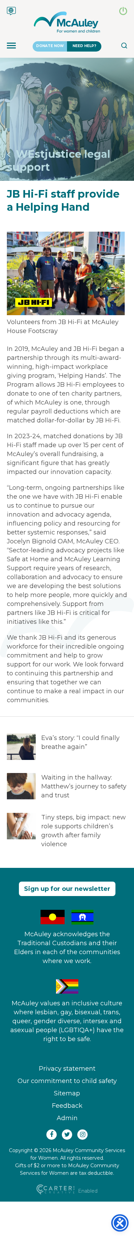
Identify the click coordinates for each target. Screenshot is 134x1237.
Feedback (67, 1105)
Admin (67, 1118)
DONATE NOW (50, 46)
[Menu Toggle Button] (11, 46)
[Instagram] (82, 1134)
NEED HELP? (84, 46)
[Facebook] (51, 1134)
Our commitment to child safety (67, 1081)
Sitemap (67, 1093)
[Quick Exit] (123, 13)
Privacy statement (67, 1068)
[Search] (124, 46)
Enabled (87, 1191)
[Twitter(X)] (67, 1134)
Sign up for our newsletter (67, 889)
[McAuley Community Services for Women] (67, 22)
